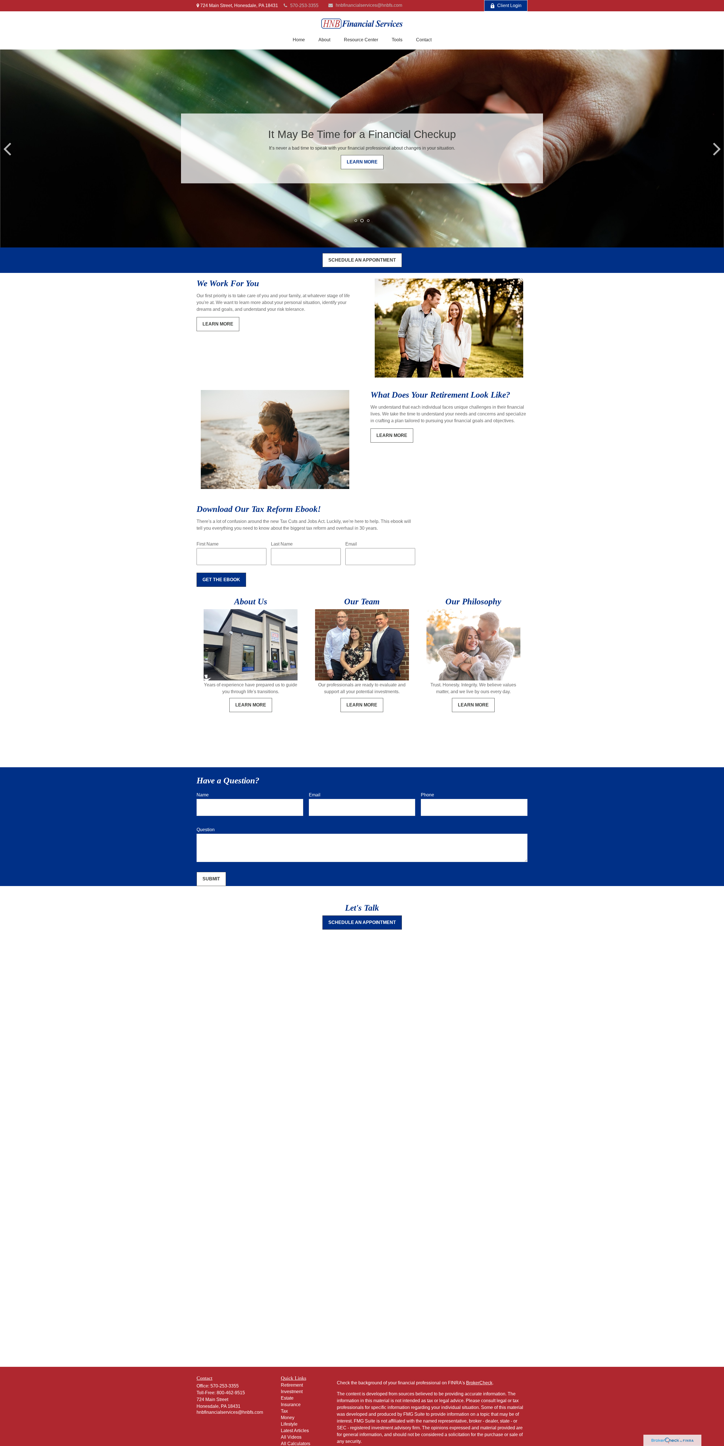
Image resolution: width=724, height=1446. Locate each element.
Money (287, 1417)
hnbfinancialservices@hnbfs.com (369, 5)
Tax (284, 1411)
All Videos (291, 1437)
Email (351, 544)
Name (203, 794)
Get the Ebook (221, 579)
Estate (287, 1398)
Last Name (282, 544)
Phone (427, 794)
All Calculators (295, 1443)
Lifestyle (289, 1424)
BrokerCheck (479, 1382)
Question (206, 829)
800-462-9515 (231, 1392)
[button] (299, 40)
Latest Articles (295, 1430)
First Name (208, 544)
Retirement (292, 1385)
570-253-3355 (304, 5)
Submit (211, 878)
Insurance (291, 1404)
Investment (292, 1391)
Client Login (509, 5)
